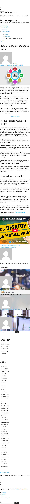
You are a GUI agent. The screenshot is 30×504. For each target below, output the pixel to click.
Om (2, 496)
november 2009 (5, 454)
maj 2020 (3, 403)
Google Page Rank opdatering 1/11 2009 (13, 315)
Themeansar (24, 489)
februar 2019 (4, 420)
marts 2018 (4, 431)
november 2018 (5, 422)
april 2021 (3, 387)
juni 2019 (3, 417)
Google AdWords (6, 27)
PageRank (4, 29)
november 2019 (5, 408)
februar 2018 (4, 433)
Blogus (17, 489)
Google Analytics (6, 31)
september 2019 (5, 413)
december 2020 (5, 394)
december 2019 (5, 406)
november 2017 (5, 438)
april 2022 (3, 375)
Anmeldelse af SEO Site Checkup (10, 294)
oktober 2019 (4, 410)
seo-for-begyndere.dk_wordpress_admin (15, 263)
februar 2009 (4, 466)
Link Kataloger (4, 348)
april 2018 (3, 429)
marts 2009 (4, 464)
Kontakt (3, 494)
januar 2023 (4, 366)
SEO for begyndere (8, 12)
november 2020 (5, 396)
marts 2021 (4, 389)
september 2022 (5, 371)
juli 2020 (3, 401)
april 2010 (3, 450)
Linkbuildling (5, 26)
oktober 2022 (4, 369)
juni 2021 (3, 382)
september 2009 (5, 457)
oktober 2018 (4, 424)
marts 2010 (4, 452)
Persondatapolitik (6, 498)
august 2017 (4, 445)
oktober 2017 (4, 440)
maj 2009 (3, 459)
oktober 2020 (4, 399)
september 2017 (5, 443)
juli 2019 (3, 415)
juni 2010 (3, 447)
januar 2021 (4, 392)
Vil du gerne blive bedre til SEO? (10, 274)
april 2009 (3, 461)
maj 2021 (3, 385)
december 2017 (5, 436)
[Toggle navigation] (0, 19)
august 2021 (4, 380)
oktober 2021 (4, 378)
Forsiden (4, 492)
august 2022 (4, 373)
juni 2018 (3, 426)
